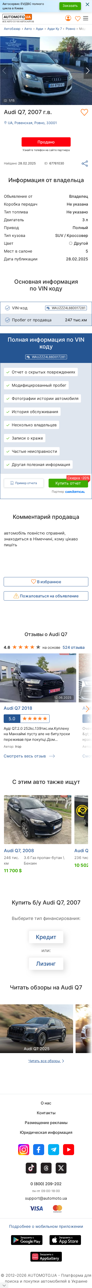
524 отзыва (74, 647)
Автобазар (12, 29)
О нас (46, 1103)
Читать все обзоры (44, 1061)
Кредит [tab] (46, 937)
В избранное (48, 581)
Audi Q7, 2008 (19, 850)
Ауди (39, 29)
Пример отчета (26, 483)
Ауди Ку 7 (54, 29)
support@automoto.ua (46, 1198)
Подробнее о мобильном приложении (46, 1226)
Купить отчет (71, 482)
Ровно (70, 29)
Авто (28, 29)
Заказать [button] (70, 5)
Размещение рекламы (46, 1122)
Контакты (46, 1112)
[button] (87, 18)
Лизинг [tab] (46, 963)
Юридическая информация (46, 1132)
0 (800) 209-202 (46, 1183)
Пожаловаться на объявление (49, 595)
